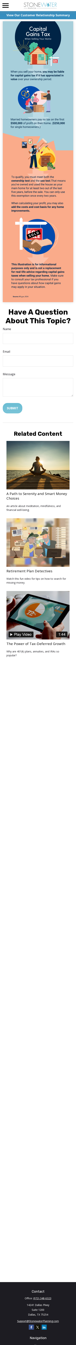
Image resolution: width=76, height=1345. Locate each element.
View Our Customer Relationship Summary (38, 15)
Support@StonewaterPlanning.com (38, 1321)
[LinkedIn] (44, 1327)
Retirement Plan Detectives (29, 571)
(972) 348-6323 (42, 1298)
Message (9, 374)
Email (6, 352)
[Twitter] (37, 1327)
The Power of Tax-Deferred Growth (35, 643)
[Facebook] (31, 1327)
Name (7, 329)
